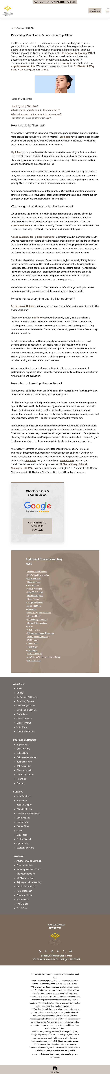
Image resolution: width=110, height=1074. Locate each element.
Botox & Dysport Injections (39, 612)
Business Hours (24, 762)
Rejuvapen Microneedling (38, 636)
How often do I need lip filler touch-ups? (31, 118)
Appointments (23, 744)
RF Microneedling (25, 878)
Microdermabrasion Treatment (40, 633)
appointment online (23, 66)
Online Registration (25, 705)
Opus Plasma (33, 599)
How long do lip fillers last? (24, 106)
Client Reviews (23, 723)
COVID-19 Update (25, 774)
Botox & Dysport (24, 805)
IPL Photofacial (33, 660)
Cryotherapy (22, 822)
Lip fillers (65, 137)
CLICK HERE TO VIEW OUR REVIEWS (37, 526)
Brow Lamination (34, 653)
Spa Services (33, 585)
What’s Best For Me (25, 731)
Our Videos (21, 714)
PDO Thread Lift (24, 891)
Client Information (24, 770)
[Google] (40, 950)
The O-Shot (32, 643)
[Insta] (52, 950)
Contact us (30, 460)
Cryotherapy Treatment (37, 619)
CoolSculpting (23, 818)
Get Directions (23, 749)
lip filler (37, 317)
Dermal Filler (22, 826)
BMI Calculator (23, 766)
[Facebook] (46, 950)
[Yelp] (58, 950)
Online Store (22, 753)
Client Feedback (24, 718)
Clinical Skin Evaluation (27, 813)
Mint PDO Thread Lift (26, 886)
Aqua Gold (31, 609)
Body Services (33, 582)
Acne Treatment (34, 606)
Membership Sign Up (26, 710)
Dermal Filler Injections (37, 623)
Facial (30, 626)
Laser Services (34, 578)
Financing (21, 779)
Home (13, 28)
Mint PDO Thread (35, 592)
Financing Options (25, 701)
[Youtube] (70, 950)
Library (19, 693)
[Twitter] (65, 950)
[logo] (19, 10)
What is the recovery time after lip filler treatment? (36, 114)
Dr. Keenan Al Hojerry (22, 306)
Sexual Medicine (34, 589)
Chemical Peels (34, 616)
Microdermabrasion (25, 874)
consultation (67, 460)
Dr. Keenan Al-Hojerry (26, 697)
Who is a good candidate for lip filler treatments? (35, 110)
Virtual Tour (21, 727)
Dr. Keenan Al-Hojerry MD (76, 53)
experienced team (20, 225)
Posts (19, 688)
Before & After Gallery (26, 757)
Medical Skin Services (37, 571)
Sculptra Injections (35, 602)
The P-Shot (32, 647)
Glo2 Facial (32, 650)
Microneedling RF (35, 595)
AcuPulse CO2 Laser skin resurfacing (43, 657)
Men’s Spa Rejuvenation (38, 575)
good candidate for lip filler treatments (33, 237)
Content (20, 783)
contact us (68, 63)
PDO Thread (32, 640)
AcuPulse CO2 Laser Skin (28, 861)
